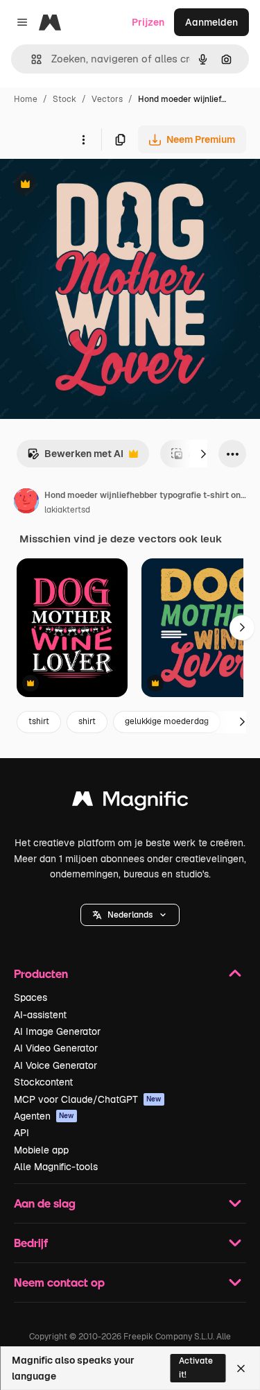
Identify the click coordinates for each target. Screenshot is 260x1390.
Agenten (44, 1116)
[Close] (241, 1368)
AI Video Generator (56, 1048)
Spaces (30, 997)
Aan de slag (45, 1203)
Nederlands (130, 914)
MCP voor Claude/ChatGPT (88, 1099)
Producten (41, 973)
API (21, 1132)
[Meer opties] (83, 139)
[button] (130, 915)
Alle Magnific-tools (56, 1166)
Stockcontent (43, 1082)
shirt (87, 721)
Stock (64, 99)
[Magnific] (130, 802)
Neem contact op (59, 1282)
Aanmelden (211, 22)
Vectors (107, 99)
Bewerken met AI (75, 457)
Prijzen (148, 22)
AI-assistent (40, 1015)
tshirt (38, 721)
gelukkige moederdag (167, 721)
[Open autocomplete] (31, 59)
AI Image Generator (57, 1031)
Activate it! (196, 1367)
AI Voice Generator (55, 1065)
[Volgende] (203, 453)
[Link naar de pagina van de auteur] (26, 502)
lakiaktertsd (67, 509)
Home (25, 99)
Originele (91, 185)
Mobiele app (41, 1150)
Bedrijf (31, 1242)
